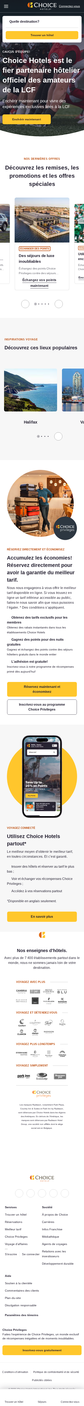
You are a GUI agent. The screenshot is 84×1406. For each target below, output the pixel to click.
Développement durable (59, 1246)
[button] (42, 29)
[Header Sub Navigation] (6, 6)
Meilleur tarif (14, 1212)
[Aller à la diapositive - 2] (39, 304)
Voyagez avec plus (30, 995)
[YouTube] (65, 1176)
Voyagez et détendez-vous (36, 1026)
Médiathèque (51, 1219)
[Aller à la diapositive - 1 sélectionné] (35, 304)
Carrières (48, 1204)
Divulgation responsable (22, 1293)
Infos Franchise (53, 1212)
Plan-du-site (14, 1285)
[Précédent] (25, 304)
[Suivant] (59, 304)
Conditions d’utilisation (41, 1363)
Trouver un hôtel (17, 1197)
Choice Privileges (17, 1219)
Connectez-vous (68, 6)
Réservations (14, 1204)
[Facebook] (19, 1176)
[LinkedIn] (42, 1176)
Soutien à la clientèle (20, 1266)
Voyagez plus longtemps (35, 1057)
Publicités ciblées (42, 1380)
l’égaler (52, 607)
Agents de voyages (55, 1226)
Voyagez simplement (31, 1079)
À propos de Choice (56, 1197)
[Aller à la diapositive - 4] (45, 304)
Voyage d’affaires (17, 1226)
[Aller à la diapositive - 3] (42, 304)
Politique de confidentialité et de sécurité (42, 1372)
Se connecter (32, 1239)
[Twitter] (53, 1176)
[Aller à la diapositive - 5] (48, 304)
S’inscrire (11, 1237)
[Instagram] (31, 1176)
